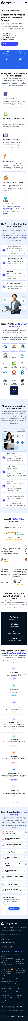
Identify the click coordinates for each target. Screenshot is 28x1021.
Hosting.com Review (20, 957)
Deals (2, 1002)
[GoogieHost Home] (8, 2)
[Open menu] (26, 2)
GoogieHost (10, 1010)
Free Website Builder (6, 971)
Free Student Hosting (6, 964)
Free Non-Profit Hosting (7, 958)
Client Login (4, 1000)
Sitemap (17, 988)
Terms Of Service (19, 997)
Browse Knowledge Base (13, 912)
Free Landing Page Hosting (5, 955)
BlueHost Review (19, 961)
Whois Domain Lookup (6, 988)
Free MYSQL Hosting (6, 973)
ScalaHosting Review (20, 972)
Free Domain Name (6, 969)
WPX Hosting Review (20, 968)
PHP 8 (21, 235)
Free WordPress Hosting (5, 961)
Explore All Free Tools (13, 803)
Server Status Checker (6, 983)
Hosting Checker (5, 986)
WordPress (11, 334)
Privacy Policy (18, 995)
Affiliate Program (6, 997)
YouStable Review (19, 959)
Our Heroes (18, 983)
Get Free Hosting (8, 44)
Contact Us (12, 908)
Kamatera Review (19, 963)
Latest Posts (4, 976)
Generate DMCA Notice (7, 981)
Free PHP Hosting (5, 967)
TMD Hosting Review (20, 966)
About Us (17, 981)
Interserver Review (19, 954)
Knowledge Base (5, 995)
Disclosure (17, 1000)
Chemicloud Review (20, 970)
